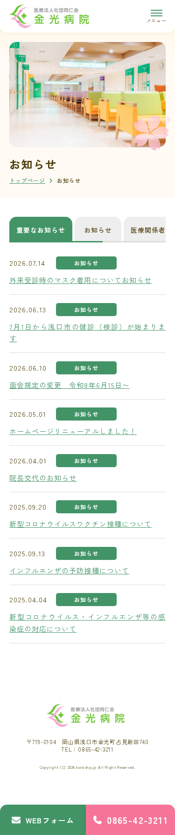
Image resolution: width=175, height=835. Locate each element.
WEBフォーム (50, 820)
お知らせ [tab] (98, 230)
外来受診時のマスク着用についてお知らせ (80, 280)
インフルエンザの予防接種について (69, 570)
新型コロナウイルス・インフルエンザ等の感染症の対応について (87, 623)
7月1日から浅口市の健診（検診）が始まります (87, 333)
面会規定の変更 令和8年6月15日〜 (69, 385)
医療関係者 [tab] (148, 230)
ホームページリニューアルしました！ (73, 431)
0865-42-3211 (137, 820)
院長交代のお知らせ (43, 478)
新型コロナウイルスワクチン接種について (80, 524)
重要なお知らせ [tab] (40, 230)
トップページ (27, 180)
